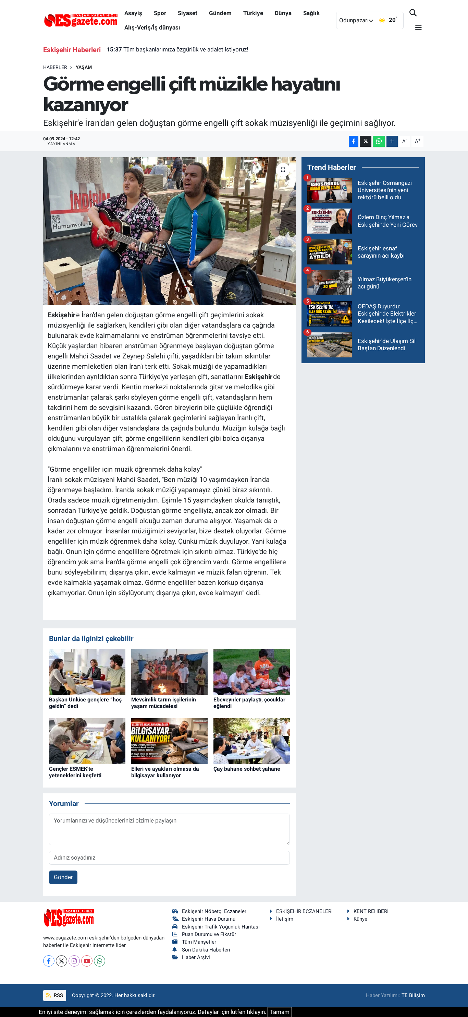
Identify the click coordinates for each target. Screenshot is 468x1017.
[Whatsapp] (99, 961)
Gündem (220, 13)
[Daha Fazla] (392, 141)
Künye (360, 919)
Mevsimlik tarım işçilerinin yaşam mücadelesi (163, 702)
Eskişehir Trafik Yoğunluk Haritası (221, 927)
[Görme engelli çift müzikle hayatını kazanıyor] (169, 231)
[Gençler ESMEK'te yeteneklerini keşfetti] (87, 740)
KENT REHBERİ (371, 911)
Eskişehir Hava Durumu (208, 919)
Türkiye (253, 13)
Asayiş (133, 13)
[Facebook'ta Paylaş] (353, 141)
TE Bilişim (413, 995)
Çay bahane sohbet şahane (246, 769)
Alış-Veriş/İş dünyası (152, 27)
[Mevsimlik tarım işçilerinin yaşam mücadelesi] (169, 671)
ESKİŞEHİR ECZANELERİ (304, 911)
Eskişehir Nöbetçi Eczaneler (214, 911)
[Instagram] (74, 961)
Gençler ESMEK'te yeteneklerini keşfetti (75, 772)
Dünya (283, 13)
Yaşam (84, 67)
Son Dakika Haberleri (206, 950)
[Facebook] (48, 961)
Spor (160, 13)
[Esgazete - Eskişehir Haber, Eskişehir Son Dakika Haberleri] (81, 20)
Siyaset (187, 13)
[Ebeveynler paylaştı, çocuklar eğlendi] (251, 671)
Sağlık (311, 13)
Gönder (63, 877)
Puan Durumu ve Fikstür (209, 934)
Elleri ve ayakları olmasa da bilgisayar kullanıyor (165, 772)
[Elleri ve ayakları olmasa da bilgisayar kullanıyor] (169, 740)
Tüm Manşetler (199, 942)
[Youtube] (87, 961)
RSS (57, 995)
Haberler (55, 67)
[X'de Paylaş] (365, 141)
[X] (61, 961)
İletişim (284, 919)
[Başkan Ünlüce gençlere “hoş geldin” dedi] (87, 671)
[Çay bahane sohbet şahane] (251, 740)
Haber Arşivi (196, 957)
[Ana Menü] (415, 28)
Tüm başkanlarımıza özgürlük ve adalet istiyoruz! (177, 49)
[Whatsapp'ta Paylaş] (379, 141)
